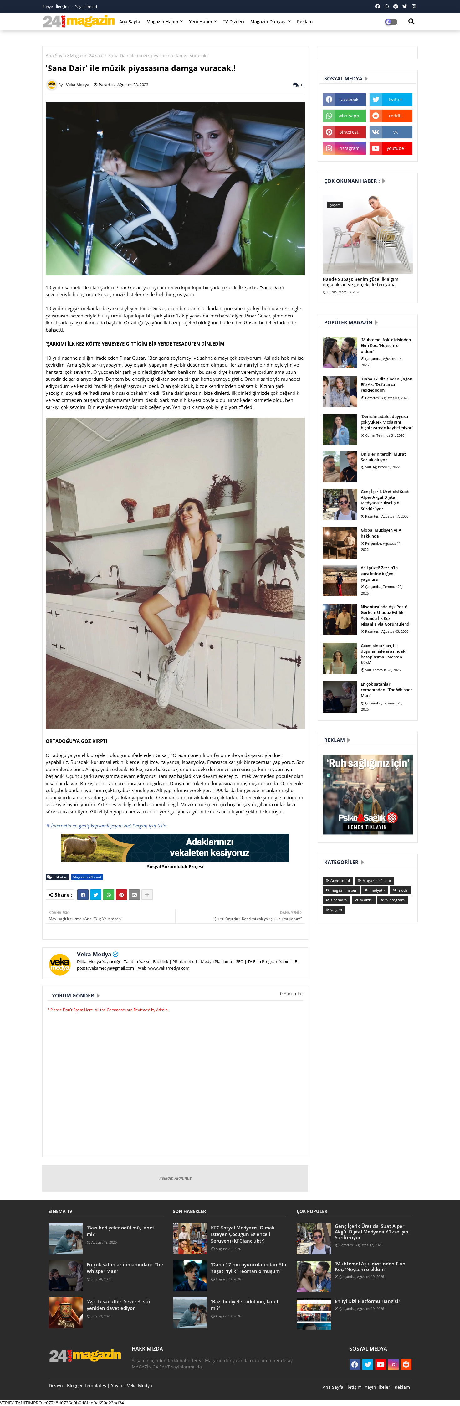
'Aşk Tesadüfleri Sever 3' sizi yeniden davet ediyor (118, 1304)
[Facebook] (83, 894)
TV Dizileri (233, 21)
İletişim (354, 1387)
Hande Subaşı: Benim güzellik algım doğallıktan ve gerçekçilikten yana (360, 282)
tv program (395, 900)
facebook (349, 99)
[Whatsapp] (108, 894)
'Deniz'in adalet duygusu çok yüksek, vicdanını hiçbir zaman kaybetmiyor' (387, 422)
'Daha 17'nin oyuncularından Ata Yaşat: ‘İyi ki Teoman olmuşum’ (248, 1267)
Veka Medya (94, 954)
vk (395, 132)
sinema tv (338, 900)
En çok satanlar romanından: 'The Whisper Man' (386, 689)
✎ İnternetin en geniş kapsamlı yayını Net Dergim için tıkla (106, 825)
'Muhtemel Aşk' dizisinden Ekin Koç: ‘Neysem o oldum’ (386, 345)
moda (403, 890)
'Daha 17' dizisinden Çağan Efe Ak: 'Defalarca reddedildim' (386, 384)
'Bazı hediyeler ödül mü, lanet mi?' (120, 1230)
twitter (395, 99)
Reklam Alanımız (175, 1178)
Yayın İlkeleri (86, 6)
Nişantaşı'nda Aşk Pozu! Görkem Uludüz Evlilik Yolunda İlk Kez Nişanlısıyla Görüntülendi (386, 615)
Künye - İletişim (55, 6)
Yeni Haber (200, 21)
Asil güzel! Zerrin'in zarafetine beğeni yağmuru (379, 573)
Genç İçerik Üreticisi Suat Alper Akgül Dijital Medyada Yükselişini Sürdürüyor (385, 500)
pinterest (348, 132)
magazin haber (343, 890)
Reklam (305, 21)
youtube (395, 148)
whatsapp (349, 116)
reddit (395, 116)
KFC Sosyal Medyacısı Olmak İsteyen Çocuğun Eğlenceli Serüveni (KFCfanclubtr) (243, 1234)
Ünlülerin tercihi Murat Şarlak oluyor (383, 456)
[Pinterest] (121, 894)
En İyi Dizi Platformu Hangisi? (367, 1301)
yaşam (336, 909)
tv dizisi (366, 900)
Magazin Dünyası (268, 21)
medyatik (377, 890)
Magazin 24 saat (87, 56)
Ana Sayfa (129, 21)
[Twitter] (95, 894)
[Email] (134, 894)
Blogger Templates (86, 1385)
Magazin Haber (162, 21)
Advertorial (340, 880)
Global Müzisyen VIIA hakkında (381, 532)
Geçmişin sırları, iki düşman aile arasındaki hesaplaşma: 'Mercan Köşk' (383, 654)
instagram (349, 148)
